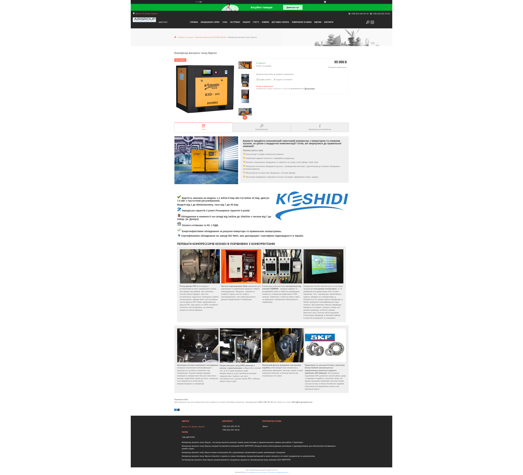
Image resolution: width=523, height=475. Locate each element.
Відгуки (317, 22)
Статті (256, 22)
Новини (265, 22)
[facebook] (175, 410)
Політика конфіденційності (278, 472)
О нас (224, 22)
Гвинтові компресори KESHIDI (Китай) (210, 37)
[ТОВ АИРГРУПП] (145, 22)
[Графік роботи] (372, 22)
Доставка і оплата (280, 22)
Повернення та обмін (302, 22)
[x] (178, 410)
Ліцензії (246, 22)
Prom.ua (274, 470)
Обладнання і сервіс (210, 22)
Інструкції (235, 22)
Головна (194, 22)
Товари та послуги (185, 37)
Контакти (328, 22)
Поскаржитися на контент (257, 472)
